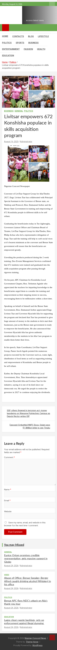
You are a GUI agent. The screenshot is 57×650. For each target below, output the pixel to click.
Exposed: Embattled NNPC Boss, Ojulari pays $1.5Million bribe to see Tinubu (30, 426)
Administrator (26, 141)
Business (33, 42)
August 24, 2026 (11, 566)
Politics (7, 42)
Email (7, 500)
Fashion (28, 49)
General (19, 111)
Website (7, 511)
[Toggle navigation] (5, 27)
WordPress (37, 645)
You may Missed (14, 545)
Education (8, 55)
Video (6, 575)
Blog (31, 36)
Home (5, 36)
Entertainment (11, 49)
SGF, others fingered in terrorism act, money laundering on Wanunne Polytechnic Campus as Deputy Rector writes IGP (28, 413)
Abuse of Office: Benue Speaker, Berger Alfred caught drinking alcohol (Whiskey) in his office (27, 581)
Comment (9, 457)
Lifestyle (43, 36)
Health (41, 49)
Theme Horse (32, 642)
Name (7, 489)
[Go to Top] (52, 637)
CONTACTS (18, 36)
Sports (20, 42)
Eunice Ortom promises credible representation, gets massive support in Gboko (25, 558)
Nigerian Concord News (35, 638)
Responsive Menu (52, 4)
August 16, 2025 (11, 141)
